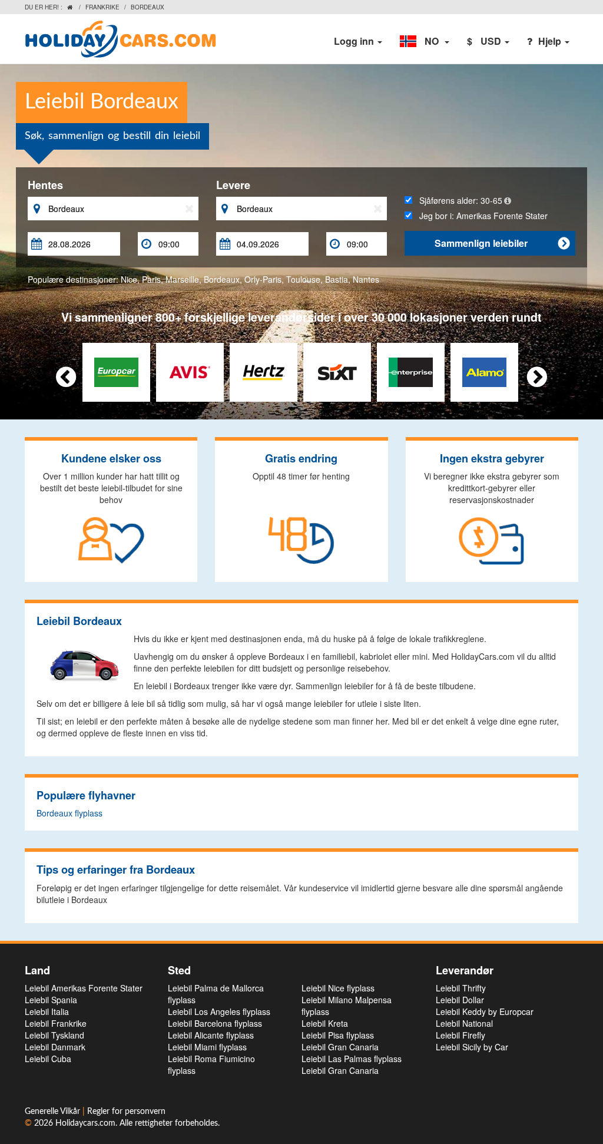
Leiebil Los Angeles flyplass (219, 1011)
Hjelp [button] (551, 41)
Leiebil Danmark (55, 1047)
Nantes (366, 279)
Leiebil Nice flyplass (338, 988)
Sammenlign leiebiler (502, 243)
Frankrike (102, 7)
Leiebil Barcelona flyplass (215, 1023)
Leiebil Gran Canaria (340, 1047)
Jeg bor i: (480, 215)
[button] (424, 41)
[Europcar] (116, 371)
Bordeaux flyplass (69, 813)
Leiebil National (464, 1023)
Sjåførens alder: (457, 200)
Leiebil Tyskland (54, 1035)
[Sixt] (337, 371)
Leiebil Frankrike (56, 1023)
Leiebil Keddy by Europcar (485, 1011)
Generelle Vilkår (53, 1111)
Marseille (182, 279)
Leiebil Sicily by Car (472, 1047)
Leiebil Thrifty (461, 988)
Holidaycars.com (85, 1123)
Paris (151, 279)
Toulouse (303, 279)
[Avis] (190, 371)
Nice (129, 279)
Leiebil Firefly (460, 1035)
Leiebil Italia (47, 1011)
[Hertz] (263, 371)
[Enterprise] (411, 371)
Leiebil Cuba (48, 1058)
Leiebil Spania (51, 1000)
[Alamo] (484, 371)
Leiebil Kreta (325, 1023)
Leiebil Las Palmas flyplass (352, 1058)
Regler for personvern (126, 1111)
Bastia (336, 279)
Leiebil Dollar (460, 1000)
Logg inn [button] (355, 41)
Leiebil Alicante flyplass (211, 1035)
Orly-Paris (262, 279)
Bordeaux (222, 279)
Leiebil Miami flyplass (207, 1047)
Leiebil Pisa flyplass (338, 1035)
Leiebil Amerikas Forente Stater (84, 988)
